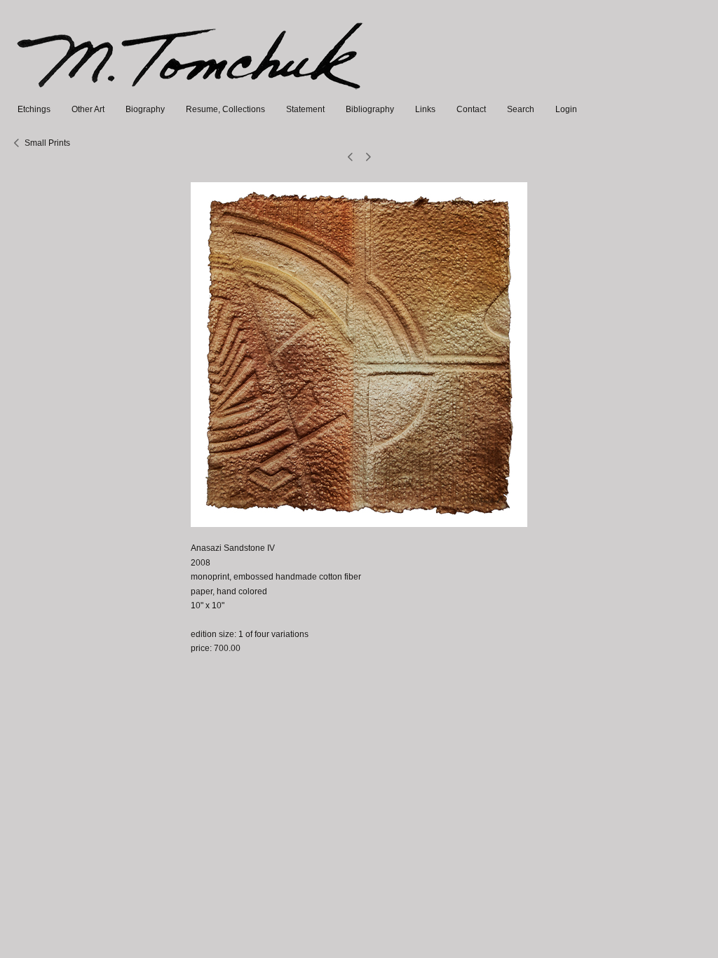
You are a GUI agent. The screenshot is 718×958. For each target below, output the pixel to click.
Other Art (88, 109)
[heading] (191, 95)
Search (520, 109)
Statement (305, 109)
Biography (145, 109)
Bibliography (370, 109)
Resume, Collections (225, 109)
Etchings (34, 109)
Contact (471, 109)
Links (425, 109)
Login (566, 109)
